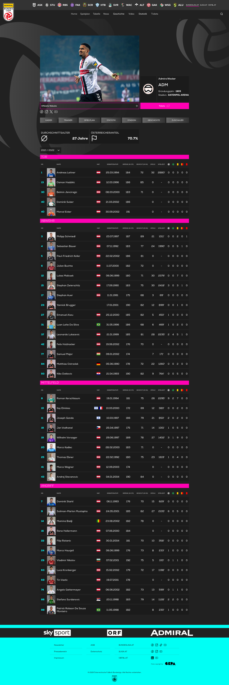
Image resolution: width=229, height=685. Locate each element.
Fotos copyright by (157, 664)
